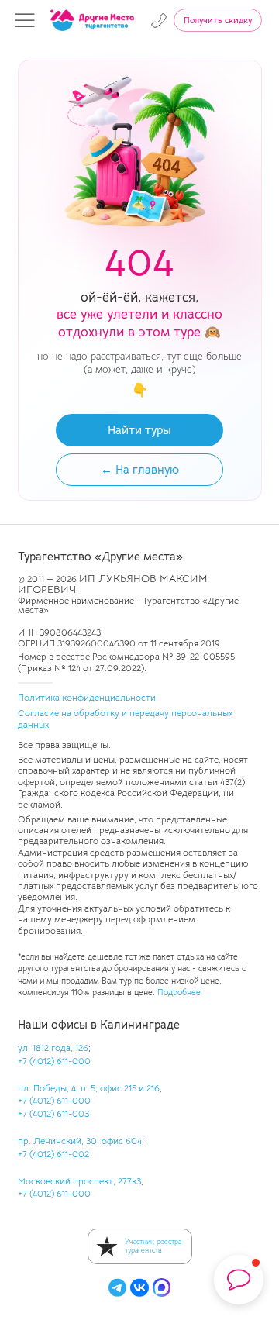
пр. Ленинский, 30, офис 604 (80, 1140)
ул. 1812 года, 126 (53, 1047)
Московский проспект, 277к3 (79, 1181)
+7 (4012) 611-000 (54, 1061)
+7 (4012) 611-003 (53, 1113)
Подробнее (179, 992)
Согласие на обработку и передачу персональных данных (125, 718)
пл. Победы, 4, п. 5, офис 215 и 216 (89, 1088)
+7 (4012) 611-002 (53, 1154)
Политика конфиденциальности (87, 697)
